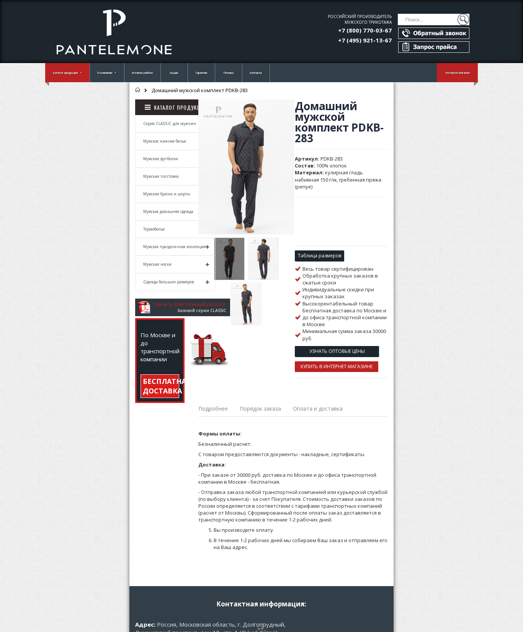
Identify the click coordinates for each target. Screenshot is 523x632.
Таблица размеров (319, 255)
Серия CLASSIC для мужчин (169, 123)
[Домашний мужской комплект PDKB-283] (229, 259)
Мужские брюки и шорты (166, 194)
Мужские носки (157, 264)
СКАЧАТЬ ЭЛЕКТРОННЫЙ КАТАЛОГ (189, 304)
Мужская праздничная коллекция (174, 246)
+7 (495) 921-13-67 (365, 40)
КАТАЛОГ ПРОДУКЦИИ (181, 107)
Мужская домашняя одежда (168, 211)
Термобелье (154, 229)
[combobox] (433, 19)
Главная (138, 90)
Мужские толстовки (161, 176)
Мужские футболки (160, 158)
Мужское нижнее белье (164, 141)
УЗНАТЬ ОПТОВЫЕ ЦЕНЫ (337, 351)
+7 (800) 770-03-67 (365, 30)
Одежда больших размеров (168, 281)
